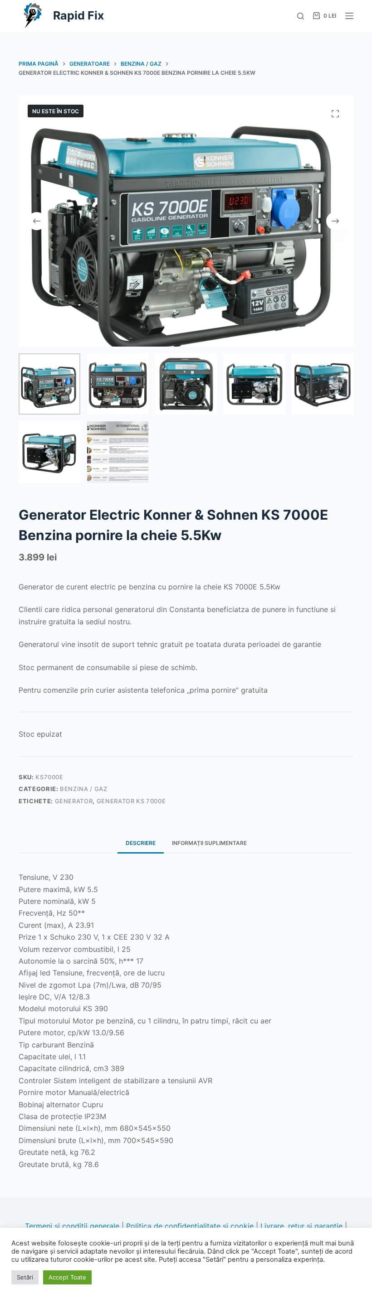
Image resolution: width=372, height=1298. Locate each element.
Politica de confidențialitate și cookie (190, 1225)
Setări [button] (25, 1277)
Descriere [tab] (141, 843)
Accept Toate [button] (67, 1277)
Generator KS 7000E (131, 801)
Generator (74, 801)
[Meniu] (349, 16)
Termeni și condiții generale (72, 1225)
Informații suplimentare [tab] (209, 843)
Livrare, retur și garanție (301, 1225)
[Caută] (300, 16)
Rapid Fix (78, 15)
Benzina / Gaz (83, 788)
